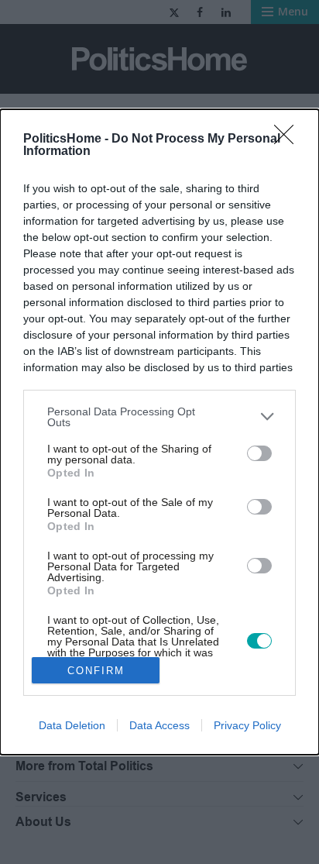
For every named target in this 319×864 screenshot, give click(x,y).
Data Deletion (72, 725)
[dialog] (159, 432)
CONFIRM (96, 670)
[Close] (289, 139)
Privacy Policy (247, 725)
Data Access (159, 725)
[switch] (259, 453)
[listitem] (159, 417)
